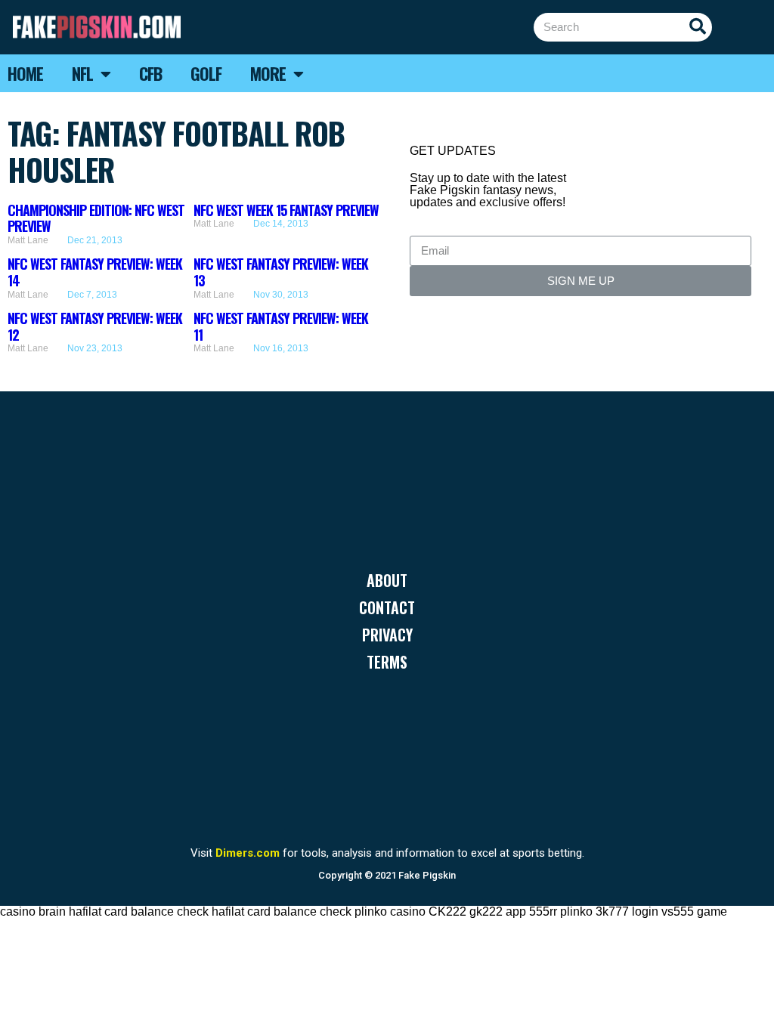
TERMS (387, 661)
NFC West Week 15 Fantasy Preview (286, 210)
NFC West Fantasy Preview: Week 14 (95, 272)
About (387, 580)
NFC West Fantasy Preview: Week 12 (95, 326)
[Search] (697, 27)
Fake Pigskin (427, 875)
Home (25, 73)
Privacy (387, 634)
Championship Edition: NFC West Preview (96, 218)
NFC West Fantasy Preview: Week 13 (281, 272)
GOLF (205, 73)
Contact (387, 607)
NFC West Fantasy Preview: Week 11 (281, 326)
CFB (150, 73)
